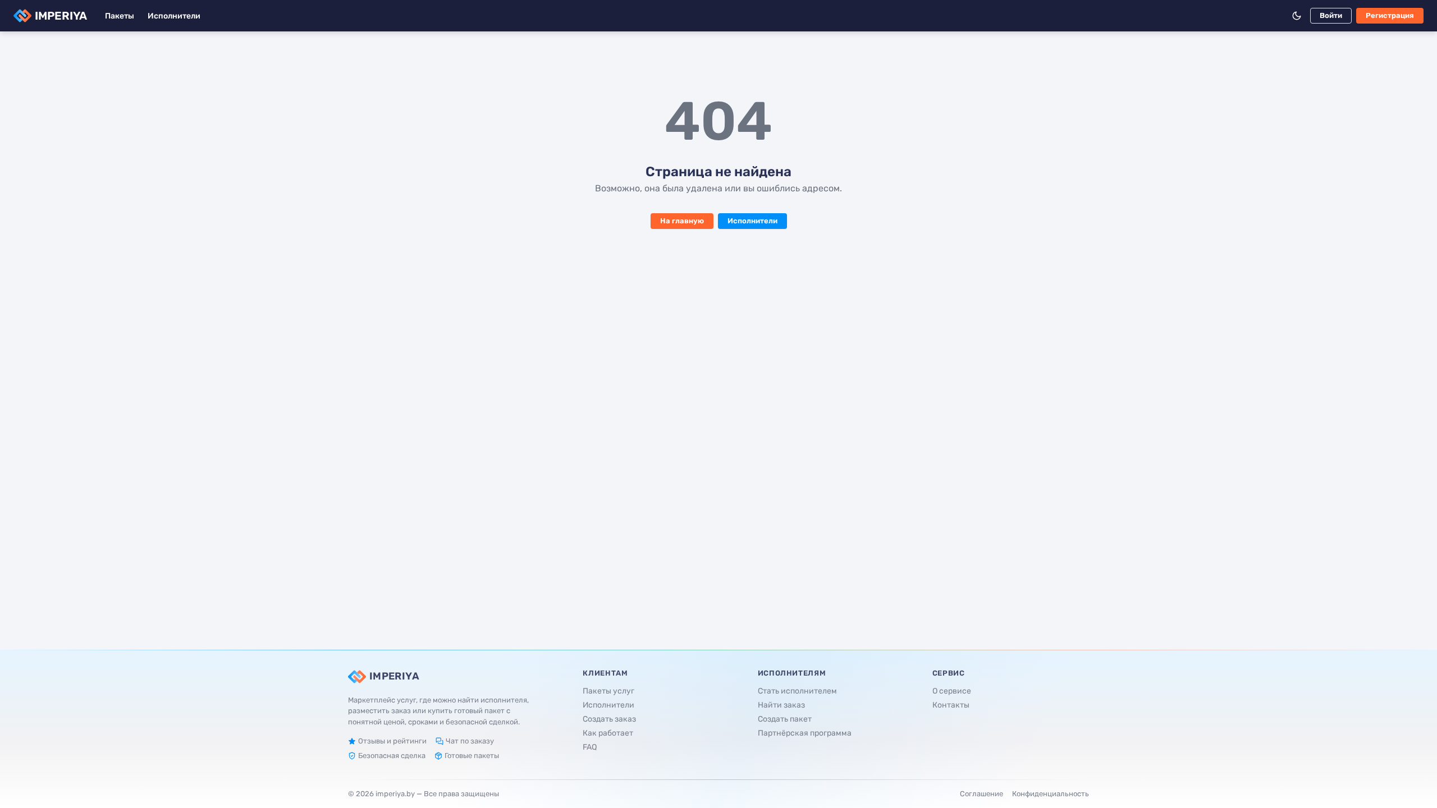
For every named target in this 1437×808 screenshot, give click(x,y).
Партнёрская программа (805, 733)
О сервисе (951, 691)
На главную (682, 221)
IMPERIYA (61, 15)
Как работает (608, 733)
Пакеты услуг (608, 691)
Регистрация (1390, 15)
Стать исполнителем (797, 691)
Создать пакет (785, 719)
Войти (1331, 15)
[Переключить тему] (1297, 16)
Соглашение (981, 793)
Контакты (950, 705)
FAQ (590, 747)
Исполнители (174, 16)
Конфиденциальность (1050, 793)
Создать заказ (609, 719)
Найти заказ (781, 705)
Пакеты (119, 16)
